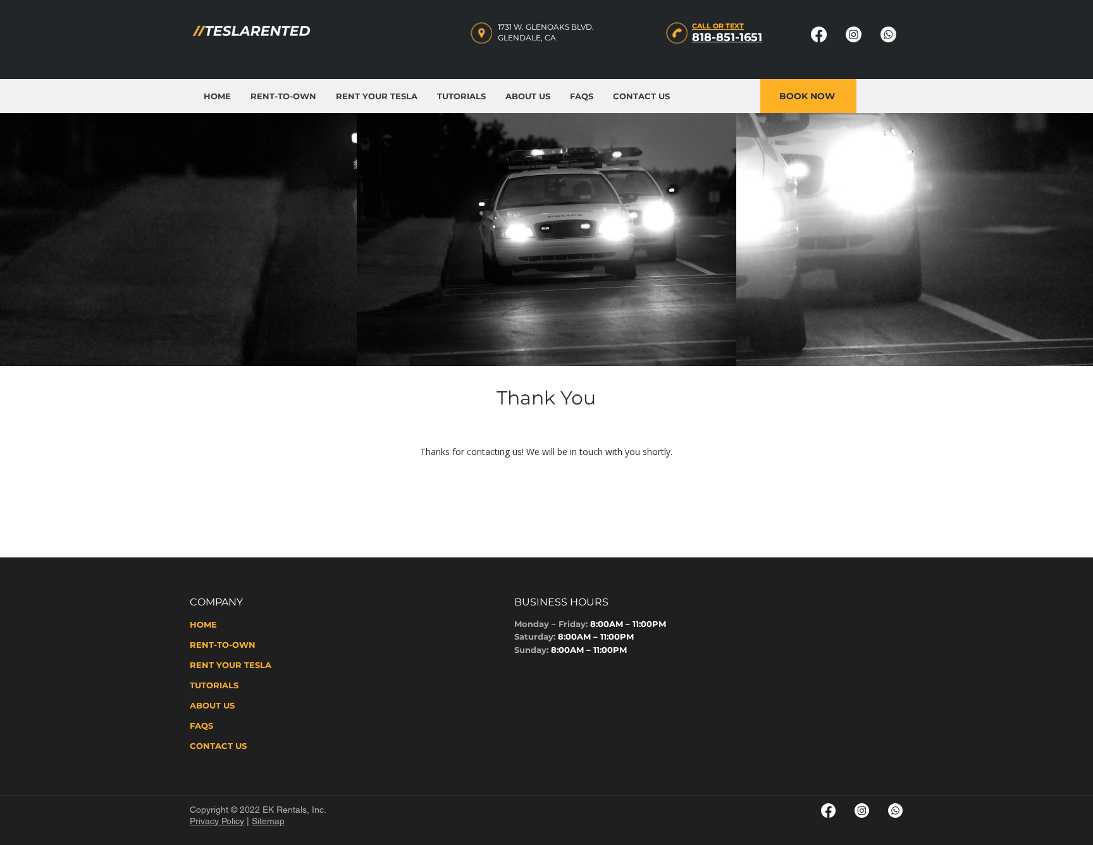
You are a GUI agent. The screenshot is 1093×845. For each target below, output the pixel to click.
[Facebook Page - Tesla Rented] (819, 34)
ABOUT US (212, 705)
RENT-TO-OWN (223, 645)
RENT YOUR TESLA (230, 665)
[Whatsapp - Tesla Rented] (888, 34)
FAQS (201, 725)
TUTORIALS (214, 685)
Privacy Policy (217, 821)
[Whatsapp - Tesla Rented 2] (895, 810)
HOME (203, 624)
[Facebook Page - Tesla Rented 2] (828, 810)
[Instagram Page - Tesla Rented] (853, 34)
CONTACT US (218, 746)
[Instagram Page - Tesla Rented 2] (862, 810)
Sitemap (268, 821)
